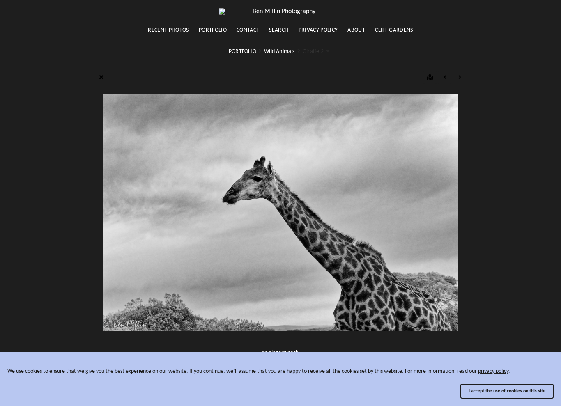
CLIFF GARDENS (394, 30)
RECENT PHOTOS (168, 30)
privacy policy (493, 371)
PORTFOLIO (213, 30)
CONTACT (248, 30)
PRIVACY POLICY (318, 30)
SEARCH (278, 30)
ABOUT (356, 30)
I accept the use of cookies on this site (507, 391)
